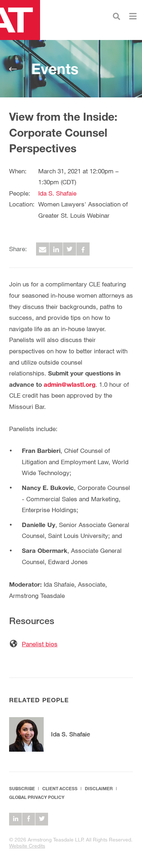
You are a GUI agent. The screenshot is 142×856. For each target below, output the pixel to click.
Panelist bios (40, 644)
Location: (22, 204)
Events (54, 68)
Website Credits (27, 846)
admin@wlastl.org (69, 384)
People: (19, 193)
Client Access (60, 788)
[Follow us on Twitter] (41, 819)
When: (18, 171)
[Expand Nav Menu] (133, 15)
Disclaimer (99, 788)
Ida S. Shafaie (57, 193)
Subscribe (22, 788)
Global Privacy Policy (36, 797)
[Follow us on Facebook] (28, 819)
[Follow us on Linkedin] (15, 819)
